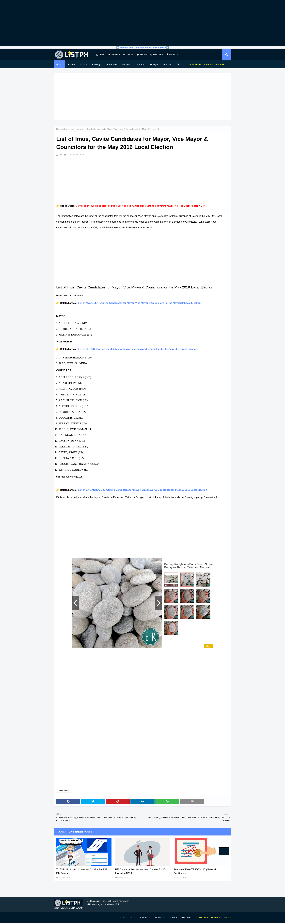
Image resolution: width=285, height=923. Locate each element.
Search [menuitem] (71, 64)
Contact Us (160, 918)
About (101, 54)
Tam (60, 154)
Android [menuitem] (167, 64)
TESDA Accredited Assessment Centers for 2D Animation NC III (140, 871)
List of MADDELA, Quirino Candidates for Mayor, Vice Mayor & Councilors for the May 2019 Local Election (139, 303)
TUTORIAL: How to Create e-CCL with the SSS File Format (81, 871)
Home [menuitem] (59, 64)
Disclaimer (158, 54)
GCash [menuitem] (83, 64)
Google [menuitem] (154, 64)
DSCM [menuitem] (179, 64)
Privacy (143, 54)
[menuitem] (206, 64)
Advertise (115, 54)
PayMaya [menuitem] (97, 64)
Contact (129, 54)
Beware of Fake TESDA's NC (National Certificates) (195, 871)
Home (59, 129)
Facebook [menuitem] (112, 64)
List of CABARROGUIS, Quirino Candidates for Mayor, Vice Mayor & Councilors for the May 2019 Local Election (142, 489)
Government (68, 129)
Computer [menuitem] (140, 64)
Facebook (173, 54)
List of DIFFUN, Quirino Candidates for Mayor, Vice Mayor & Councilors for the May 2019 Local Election (137, 349)
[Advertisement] (142, 23)
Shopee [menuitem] (126, 64)
